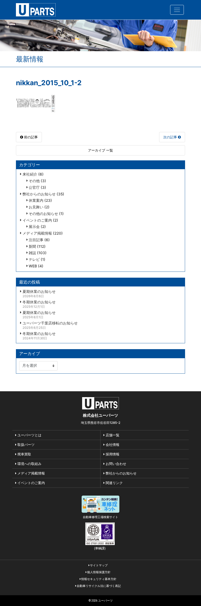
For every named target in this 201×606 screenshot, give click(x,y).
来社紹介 (30, 174)
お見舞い (36, 207)
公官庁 (34, 187)
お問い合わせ (115, 464)
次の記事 (170, 137)
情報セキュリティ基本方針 (98, 579)
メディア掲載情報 (37, 233)
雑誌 (32, 253)
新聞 (32, 246)
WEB (33, 266)
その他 (34, 181)
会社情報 (112, 444)
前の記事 (30, 137)
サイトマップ (98, 565)
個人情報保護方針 (99, 572)
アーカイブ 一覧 (100, 150)
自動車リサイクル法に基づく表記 (98, 586)
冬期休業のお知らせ (39, 302)
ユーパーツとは (28, 435)
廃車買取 (23, 454)
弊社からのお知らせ (39, 194)
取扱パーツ (25, 444)
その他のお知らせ (43, 214)
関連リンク (114, 483)
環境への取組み (28, 464)
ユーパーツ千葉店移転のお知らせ (50, 323)
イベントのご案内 (37, 220)
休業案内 (36, 200)
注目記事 (36, 240)
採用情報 (112, 454)
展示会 (34, 227)
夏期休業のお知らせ (39, 291)
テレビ (34, 259)
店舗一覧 (112, 435)
